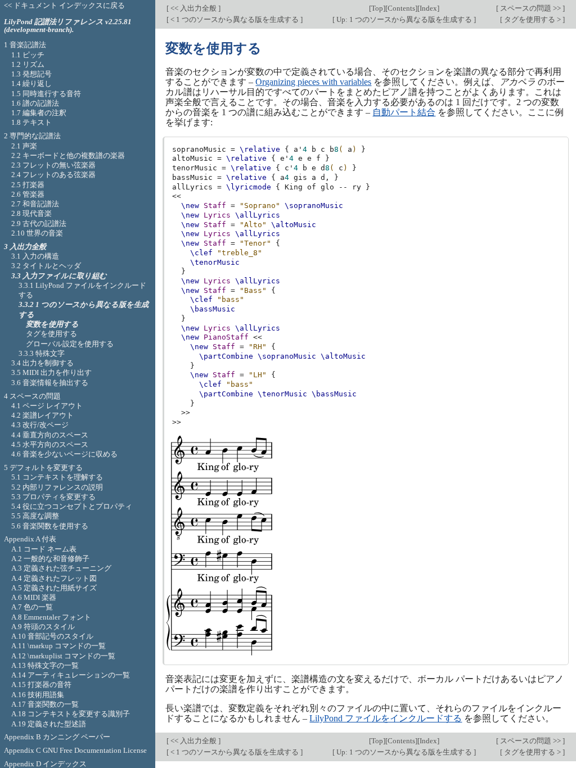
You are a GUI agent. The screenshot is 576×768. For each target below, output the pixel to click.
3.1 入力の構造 (35, 256)
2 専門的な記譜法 (32, 136)
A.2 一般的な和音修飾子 (50, 558)
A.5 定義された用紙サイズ (54, 588)
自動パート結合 (403, 112)
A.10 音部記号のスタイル (52, 636)
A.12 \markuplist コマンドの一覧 (63, 656)
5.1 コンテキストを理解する (57, 477)
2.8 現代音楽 (31, 213)
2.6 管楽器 (27, 194)
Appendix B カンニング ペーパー (57, 737)
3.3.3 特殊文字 (42, 353)
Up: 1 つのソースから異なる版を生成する (404, 19)
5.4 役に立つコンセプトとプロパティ (71, 506)
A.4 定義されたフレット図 (54, 578)
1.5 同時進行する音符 (46, 93)
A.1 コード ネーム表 (43, 549)
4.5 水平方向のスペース (49, 444)
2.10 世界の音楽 (37, 233)
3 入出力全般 (25, 246)
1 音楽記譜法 (25, 44)
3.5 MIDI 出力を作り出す (51, 372)
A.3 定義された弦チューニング (61, 568)
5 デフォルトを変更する (43, 467)
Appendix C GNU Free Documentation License (75, 750)
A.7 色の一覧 (32, 607)
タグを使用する (51, 333)
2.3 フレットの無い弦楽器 (53, 165)
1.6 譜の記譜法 (35, 103)
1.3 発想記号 (31, 74)
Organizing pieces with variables (313, 82)
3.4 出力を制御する (42, 363)
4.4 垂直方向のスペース (49, 435)
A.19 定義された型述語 (48, 724)
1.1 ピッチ (27, 55)
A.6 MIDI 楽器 (33, 597)
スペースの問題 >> (530, 8)
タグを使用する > (532, 19)
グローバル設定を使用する (70, 344)
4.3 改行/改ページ (40, 425)
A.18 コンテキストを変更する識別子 (70, 714)
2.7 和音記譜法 (35, 204)
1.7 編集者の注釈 (38, 113)
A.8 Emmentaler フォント (51, 617)
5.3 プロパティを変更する (53, 497)
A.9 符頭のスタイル (43, 626)
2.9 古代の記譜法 (38, 223)
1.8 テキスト (31, 122)
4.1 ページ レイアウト (47, 405)
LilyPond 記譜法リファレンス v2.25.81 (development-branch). (68, 25)
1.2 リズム (27, 64)
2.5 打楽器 (27, 184)
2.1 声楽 (24, 146)
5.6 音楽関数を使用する (49, 526)
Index (428, 8)
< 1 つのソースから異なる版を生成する (234, 19)
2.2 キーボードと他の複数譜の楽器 (68, 155)
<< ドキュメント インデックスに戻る (64, 5)
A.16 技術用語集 (37, 694)
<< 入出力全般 (193, 8)
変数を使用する (52, 324)
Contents (401, 8)
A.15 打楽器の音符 (41, 684)
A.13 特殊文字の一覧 (45, 665)
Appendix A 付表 (30, 539)
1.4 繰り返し (31, 83)
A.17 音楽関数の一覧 (45, 704)
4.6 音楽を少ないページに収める (64, 454)
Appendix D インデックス (45, 764)
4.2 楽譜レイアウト (42, 415)
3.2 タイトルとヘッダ (46, 265)
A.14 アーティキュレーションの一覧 (70, 675)
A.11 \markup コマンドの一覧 (58, 645)
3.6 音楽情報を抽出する (49, 382)
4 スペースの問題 (32, 396)
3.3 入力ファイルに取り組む (59, 276)
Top (377, 8)
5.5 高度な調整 (35, 516)
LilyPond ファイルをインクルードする (385, 718)
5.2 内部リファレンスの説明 (57, 487)
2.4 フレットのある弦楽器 (53, 174)
